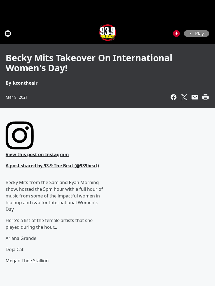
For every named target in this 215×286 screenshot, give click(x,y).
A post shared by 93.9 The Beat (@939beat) (52, 166)
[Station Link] (107, 33)
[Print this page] (205, 97)
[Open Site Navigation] (7, 33)
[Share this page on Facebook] (173, 97)
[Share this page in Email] (195, 97)
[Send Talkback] (176, 33)
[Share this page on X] (184, 97)
